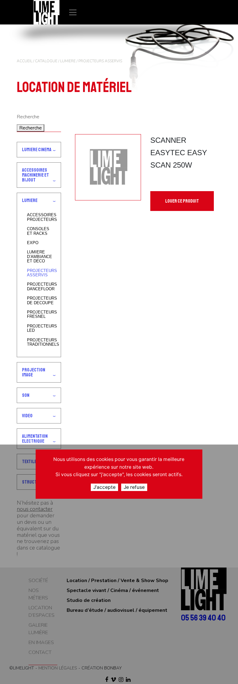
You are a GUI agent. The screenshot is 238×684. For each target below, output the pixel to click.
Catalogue (46, 61)
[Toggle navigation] (72, 12)
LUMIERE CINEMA (36, 149)
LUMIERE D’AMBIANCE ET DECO (39, 256)
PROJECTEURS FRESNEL (41, 314)
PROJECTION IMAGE (33, 372)
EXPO (32, 243)
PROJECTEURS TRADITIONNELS (41, 342)
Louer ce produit (182, 201)
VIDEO (27, 415)
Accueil (24, 61)
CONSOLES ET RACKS (38, 231)
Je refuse (134, 487)
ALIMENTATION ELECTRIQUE (35, 439)
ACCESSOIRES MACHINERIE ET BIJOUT (35, 175)
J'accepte (104, 487)
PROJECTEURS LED (41, 328)
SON (25, 395)
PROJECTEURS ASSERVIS (41, 273)
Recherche (30, 128)
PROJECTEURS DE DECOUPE (41, 300)
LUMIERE (68, 61)
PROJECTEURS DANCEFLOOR (41, 286)
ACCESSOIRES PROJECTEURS (41, 217)
